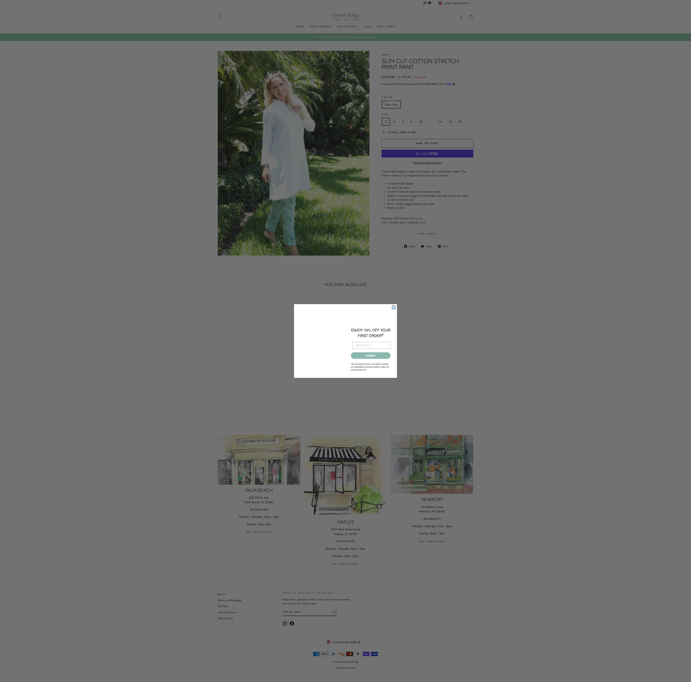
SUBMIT (371, 355)
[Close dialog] (394, 307)
